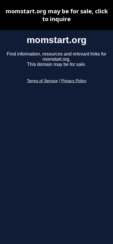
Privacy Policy (73, 81)
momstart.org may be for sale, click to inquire (57, 15)
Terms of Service (42, 81)
